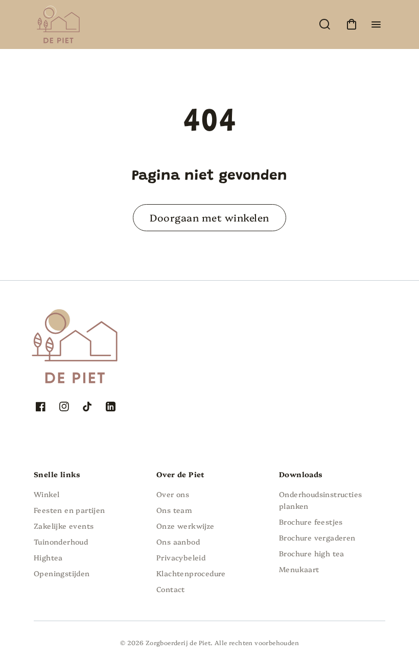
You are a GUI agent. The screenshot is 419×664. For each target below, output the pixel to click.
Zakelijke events (64, 526)
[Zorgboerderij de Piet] (97, 321)
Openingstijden (62, 573)
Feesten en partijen (69, 510)
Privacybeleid (180, 557)
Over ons (172, 494)
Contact (170, 589)
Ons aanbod (178, 541)
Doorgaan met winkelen (209, 217)
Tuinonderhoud (61, 541)
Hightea (48, 557)
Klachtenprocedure (191, 573)
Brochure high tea (311, 553)
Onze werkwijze (185, 526)
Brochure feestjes (311, 522)
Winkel (46, 494)
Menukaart (299, 569)
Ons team (174, 510)
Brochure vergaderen (317, 537)
